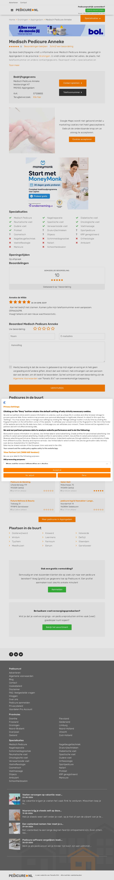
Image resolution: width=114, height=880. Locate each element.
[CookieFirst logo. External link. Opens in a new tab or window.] (4, 402)
